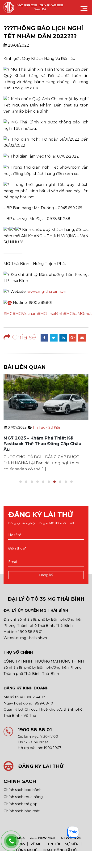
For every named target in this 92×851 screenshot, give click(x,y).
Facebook (44, 338)
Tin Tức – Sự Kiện (63, 844)
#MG (8, 313)
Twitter (54, 338)
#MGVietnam (25, 313)
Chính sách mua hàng (23, 796)
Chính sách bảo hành (23, 789)
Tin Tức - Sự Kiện (47, 427)
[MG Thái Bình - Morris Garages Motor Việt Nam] (34, 7)
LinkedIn (63, 338)
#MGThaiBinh (51, 313)
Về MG (36, 844)
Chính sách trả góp (21, 804)
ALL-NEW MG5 (42, 838)
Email (82, 338)
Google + (72, 338)
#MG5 (69, 313)
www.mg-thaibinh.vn (46, 291)
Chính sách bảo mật (22, 811)
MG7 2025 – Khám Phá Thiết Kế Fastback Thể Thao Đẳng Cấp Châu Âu (42, 444)
